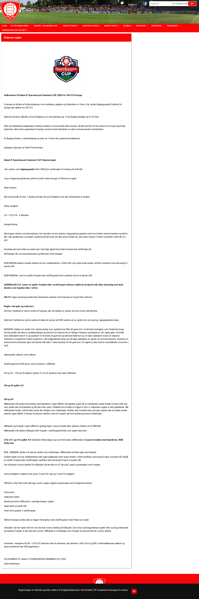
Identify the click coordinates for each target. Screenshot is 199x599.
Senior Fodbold (70, 26)
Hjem (4, 26)
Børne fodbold (111, 26)
